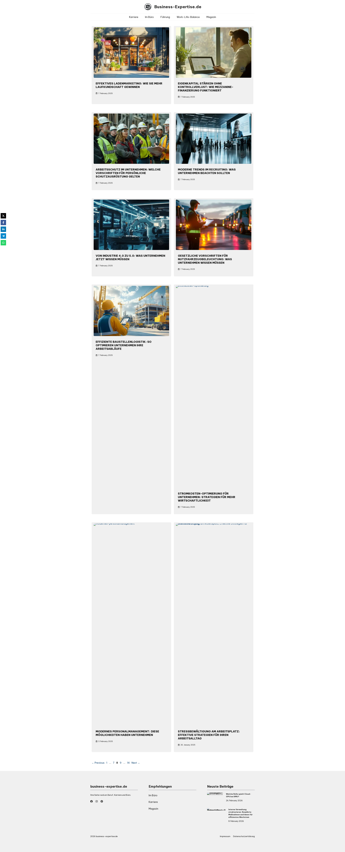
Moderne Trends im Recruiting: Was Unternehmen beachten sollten (207, 171)
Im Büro (149, 17)
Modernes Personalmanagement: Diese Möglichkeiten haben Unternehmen (127, 733)
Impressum (225, 836)
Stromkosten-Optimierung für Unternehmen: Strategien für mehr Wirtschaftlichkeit (206, 497)
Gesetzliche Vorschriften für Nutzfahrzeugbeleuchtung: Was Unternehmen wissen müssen (205, 259)
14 (128, 762)
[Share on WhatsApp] (3, 242)
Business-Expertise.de (177, 6)
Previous (98, 762)
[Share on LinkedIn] (3, 229)
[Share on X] (3, 215)
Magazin (211, 17)
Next (136, 762)
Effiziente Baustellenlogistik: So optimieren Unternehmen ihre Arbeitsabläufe (123, 345)
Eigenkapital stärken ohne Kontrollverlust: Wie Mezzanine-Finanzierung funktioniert (205, 87)
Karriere (133, 17)
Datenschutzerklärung (244, 836)
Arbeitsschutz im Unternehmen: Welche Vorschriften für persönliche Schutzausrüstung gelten (128, 173)
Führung (165, 17)
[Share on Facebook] (3, 222)
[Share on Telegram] (3, 236)
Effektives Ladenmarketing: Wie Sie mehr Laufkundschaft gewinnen (129, 85)
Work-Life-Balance (188, 17)
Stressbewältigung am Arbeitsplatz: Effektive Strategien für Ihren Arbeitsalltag (209, 735)
